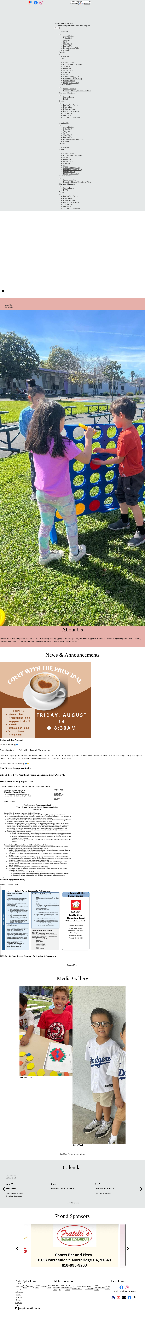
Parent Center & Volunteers (73, 48)
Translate (87, 4)
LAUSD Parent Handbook (72, 64)
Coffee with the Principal (11, 740)
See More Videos (78, 1154)
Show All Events (72, 1203)
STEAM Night (68, 113)
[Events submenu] (59, 103)
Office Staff (67, 38)
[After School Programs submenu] (59, 95)
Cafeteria (66, 72)
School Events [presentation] (11, 1176)
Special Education (69, 89)
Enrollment (67, 68)
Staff (65, 42)
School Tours (68, 70)
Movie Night (67, 115)
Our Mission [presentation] (9, 307)
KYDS (65, 99)
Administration (68, 36)
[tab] (75, 305)
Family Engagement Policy (12, 880)
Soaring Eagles (68, 97)
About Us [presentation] (8, 305)
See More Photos (66, 1154)
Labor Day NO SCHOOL (105, 1188)
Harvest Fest (67, 107)
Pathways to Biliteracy (71, 83)
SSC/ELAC (67, 44)
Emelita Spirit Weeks (70, 105)
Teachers (66, 40)
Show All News (72, 965)
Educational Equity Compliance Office (77, 91)
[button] (59, 125)
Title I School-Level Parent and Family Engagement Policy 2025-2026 (32, 775)
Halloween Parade (69, 109)
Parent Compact (69, 81)
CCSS (65, 74)
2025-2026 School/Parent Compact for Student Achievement (28, 956)
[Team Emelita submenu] (59, 34)
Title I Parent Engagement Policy (15, 768)
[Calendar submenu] (59, 54)
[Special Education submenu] (59, 87)
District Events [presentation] (11, 1178)
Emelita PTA (67, 46)
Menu (57, 28)
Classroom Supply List (71, 77)
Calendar (66, 56)
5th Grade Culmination (71, 117)
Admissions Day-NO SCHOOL (62, 1188)
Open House (11, 1188)
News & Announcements (72, 655)
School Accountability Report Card (16, 781)
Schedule (66, 66)
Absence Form (68, 62)
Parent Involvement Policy (72, 79)
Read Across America (71, 111)
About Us (66, 50)
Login (19, 1308)
